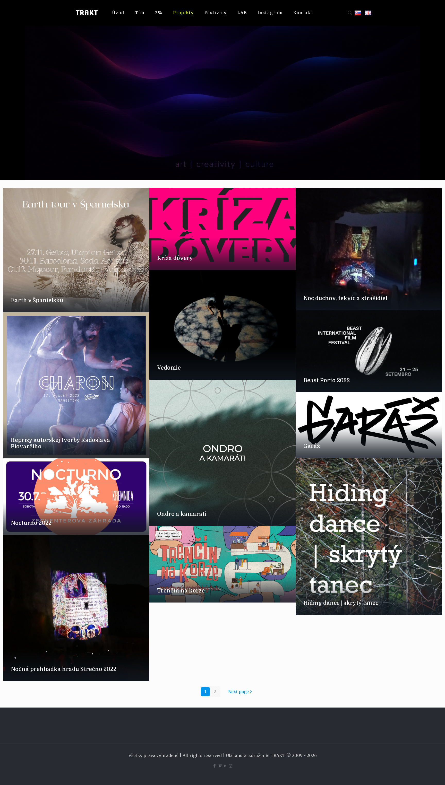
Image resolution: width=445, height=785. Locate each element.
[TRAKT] (86, 13)
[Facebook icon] (214, 765)
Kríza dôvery (175, 258)
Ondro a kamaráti (182, 514)
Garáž (311, 446)
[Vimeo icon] (220, 765)
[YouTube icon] (225, 765)
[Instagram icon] (231, 765)
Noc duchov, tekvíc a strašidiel (345, 298)
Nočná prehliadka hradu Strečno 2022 (63, 669)
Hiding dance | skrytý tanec (340, 603)
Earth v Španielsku (37, 300)
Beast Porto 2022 (326, 380)
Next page (238, 691)
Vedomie (169, 368)
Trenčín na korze (181, 591)
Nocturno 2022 (31, 523)
